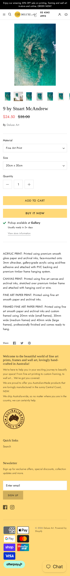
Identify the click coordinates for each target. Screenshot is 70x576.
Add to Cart (35, 201)
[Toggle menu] (4, 14)
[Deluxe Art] (26, 14)
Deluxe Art (13, 125)
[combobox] (35, 148)
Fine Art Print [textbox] (14, 148)
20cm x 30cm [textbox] (14, 165)
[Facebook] (5, 507)
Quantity (8, 176)
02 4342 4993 (45, 14)
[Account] (60, 14)
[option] (35, 55)
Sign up (13, 495)
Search (7, 446)
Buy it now (35, 213)
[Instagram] (12, 507)
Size (5, 158)
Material (7, 140)
